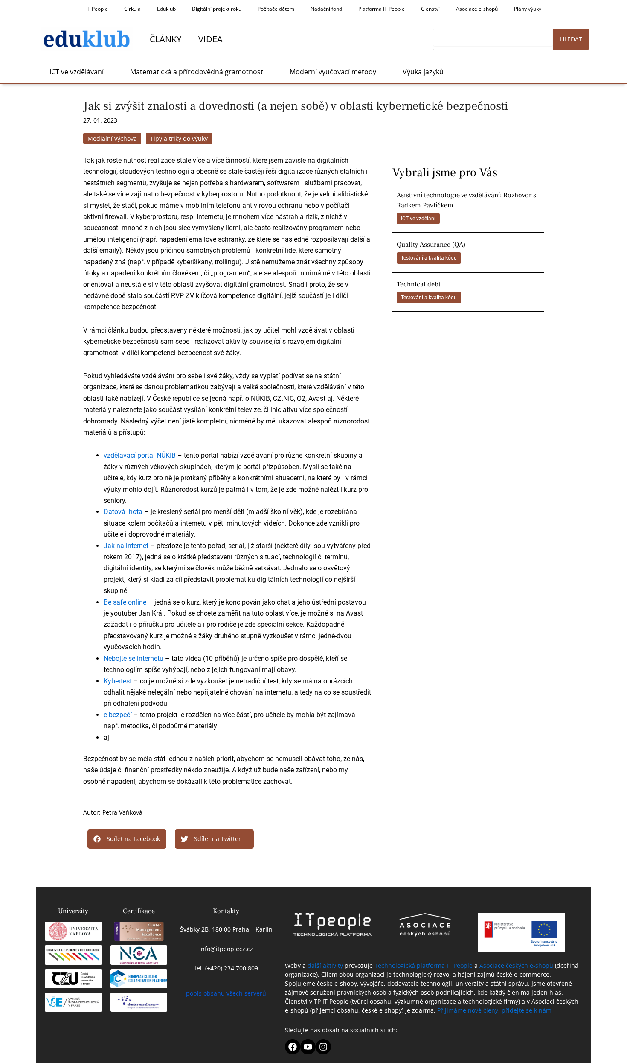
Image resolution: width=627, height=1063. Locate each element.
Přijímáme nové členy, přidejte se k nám (494, 1010)
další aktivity (325, 965)
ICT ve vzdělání (418, 219)
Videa (210, 39)
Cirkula (132, 8)
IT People (97, 8)
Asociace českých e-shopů (516, 965)
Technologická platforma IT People (423, 965)
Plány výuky (527, 8)
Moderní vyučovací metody (333, 71)
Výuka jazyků (423, 71)
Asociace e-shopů (477, 8)
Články (165, 39)
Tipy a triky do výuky (179, 138)
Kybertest (118, 681)
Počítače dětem (276, 8)
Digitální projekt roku (216, 8)
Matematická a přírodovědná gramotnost (196, 71)
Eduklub (166, 8)
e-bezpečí (118, 715)
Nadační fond (326, 8)
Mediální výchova (112, 138)
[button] (126, 839)
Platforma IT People (381, 8)
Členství (430, 8)
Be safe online (125, 602)
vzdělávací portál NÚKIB (140, 455)
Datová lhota (123, 512)
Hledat (571, 39)
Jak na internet (126, 546)
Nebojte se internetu (133, 658)
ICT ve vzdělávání (76, 71)
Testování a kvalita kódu (429, 258)
